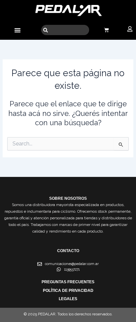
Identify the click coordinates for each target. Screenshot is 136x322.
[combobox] (65, 30)
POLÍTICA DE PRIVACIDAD (68, 290)
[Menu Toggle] (17, 30)
